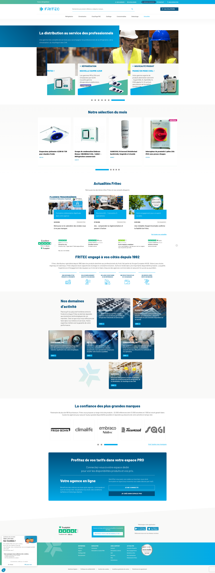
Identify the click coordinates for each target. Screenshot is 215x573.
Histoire (80, 548)
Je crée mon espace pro (131, 493)
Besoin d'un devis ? (149, 2)
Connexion (94, 548)
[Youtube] (149, 536)
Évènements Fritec (81, 222)
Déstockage (134, 16)
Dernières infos (131, 553)
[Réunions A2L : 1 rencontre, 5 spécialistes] (106, 204)
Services (113, 555)
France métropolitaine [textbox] (43, 2)
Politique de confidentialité (88, 569)
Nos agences (120, 2)
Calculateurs (169, 9)
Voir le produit (55, 160)
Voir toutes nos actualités (159, 234)
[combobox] (44, 2)
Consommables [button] (121, 16)
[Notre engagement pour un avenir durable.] (146, 204)
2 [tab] (101, 444)
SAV (112, 553)
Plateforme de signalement (139, 569)
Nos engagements (162, 222)
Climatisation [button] (82, 16)
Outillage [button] (108, 16)
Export (80, 550)
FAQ (112, 557)
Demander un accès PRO (98, 550)
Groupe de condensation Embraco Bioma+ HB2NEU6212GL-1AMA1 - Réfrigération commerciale (88, 154)
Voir (101, 323)
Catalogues (132, 2)
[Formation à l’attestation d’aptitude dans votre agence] (65, 204)
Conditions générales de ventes (120, 569)
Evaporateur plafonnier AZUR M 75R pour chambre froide (53, 153)
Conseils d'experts (132, 548)
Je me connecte (131, 487)
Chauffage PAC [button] (96, 16)
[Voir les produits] (60, 430)
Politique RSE (81, 553)
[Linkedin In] (144, 536)
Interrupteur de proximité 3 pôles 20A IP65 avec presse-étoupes (160, 153)
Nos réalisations (131, 555)
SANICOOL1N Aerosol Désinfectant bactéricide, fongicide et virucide (123, 153)
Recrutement (81, 555)
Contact (161, 2)
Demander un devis (116, 550)
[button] (172, 2)
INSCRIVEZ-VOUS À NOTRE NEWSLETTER (107, 533)
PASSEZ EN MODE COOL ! (140, 71)
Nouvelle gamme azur (88, 71)
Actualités (147, 16)
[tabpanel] (100, 79)
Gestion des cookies (103, 569)
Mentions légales (72, 569)
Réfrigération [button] (69, 16)
